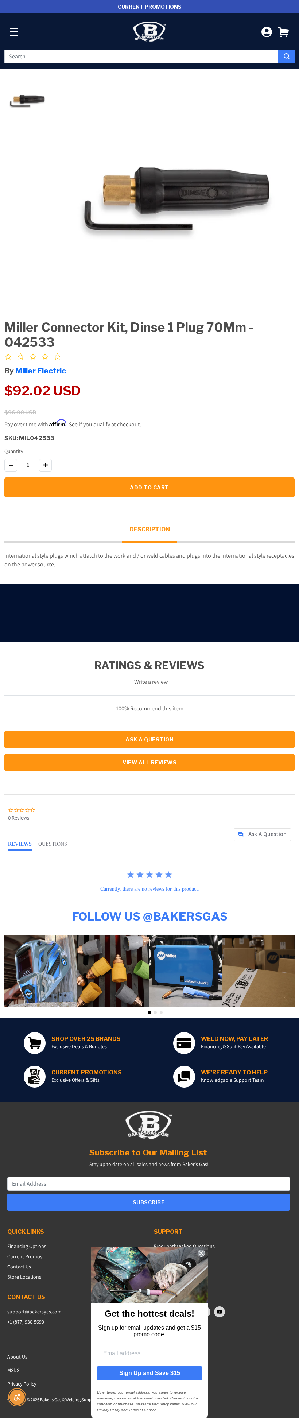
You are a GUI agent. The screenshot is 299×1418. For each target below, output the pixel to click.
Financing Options (26, 1246)
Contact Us (19, 1266)
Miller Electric (40, 370)
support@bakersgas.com (34, 1311)
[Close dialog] (201, 1253)
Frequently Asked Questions (184, 1246)
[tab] (262, 834)
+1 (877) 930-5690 (25, 1321)
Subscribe (149, 1202)
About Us (17, 1356)
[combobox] (141, 56)
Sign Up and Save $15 (149, 1373)
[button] (283, 31)
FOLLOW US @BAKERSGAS (150, 916)
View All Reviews (149, 762)
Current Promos (24, 1256)
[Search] (286, 56)
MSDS (13, 1370)
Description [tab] (149, 529)
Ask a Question (149, 739)
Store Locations (24, 1277)
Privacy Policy (21, 1383)
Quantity (13, 451)
